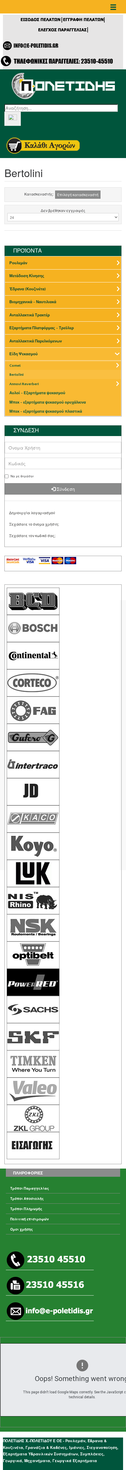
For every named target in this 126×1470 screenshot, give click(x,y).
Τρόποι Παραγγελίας (29, 1188)
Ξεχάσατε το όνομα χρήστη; (34, 524)
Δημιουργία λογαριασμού (32, 512)
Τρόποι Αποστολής (27, 1198)
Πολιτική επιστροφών (29, 1219)
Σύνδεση (65, 489)
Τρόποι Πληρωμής (26, 1208)
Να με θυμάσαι (22, 476)
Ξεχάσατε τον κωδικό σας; (32, 535)
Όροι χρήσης (21, 1229)
